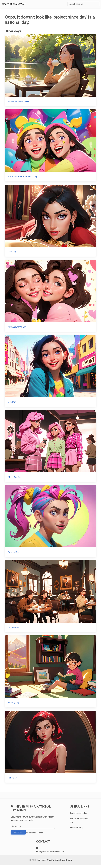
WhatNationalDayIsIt (14, 4)
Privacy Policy (76, 827)
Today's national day (79, 813)
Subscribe (18, 832)
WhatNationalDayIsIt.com (59, 860)
